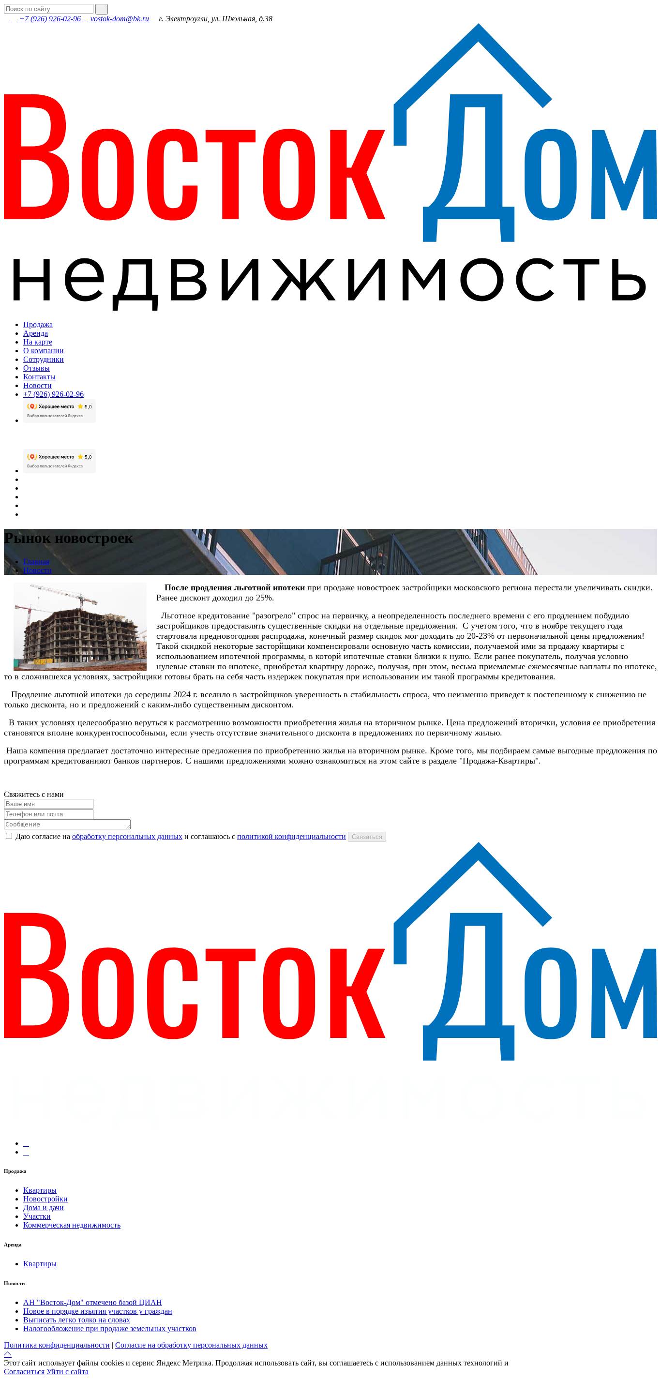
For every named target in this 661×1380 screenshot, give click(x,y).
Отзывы (36, 368)
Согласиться (24, 1371)
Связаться (367, 836)
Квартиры (40, 1190)
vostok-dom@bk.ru (120, 19)
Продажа (38, 324)
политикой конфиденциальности (291, 836)
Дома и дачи (43, 1207)
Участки (37, 1216)
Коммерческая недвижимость (71, 1225)
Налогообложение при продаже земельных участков (109, 1328)
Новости (37, 385)
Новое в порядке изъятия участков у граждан (97, 1311)
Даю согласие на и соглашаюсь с (180, 836)
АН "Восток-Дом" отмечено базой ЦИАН (92, 1302)
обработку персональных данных (127, 836)
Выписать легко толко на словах (76, 1320)
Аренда (35, 333)
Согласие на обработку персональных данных (191, 1345)
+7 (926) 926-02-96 (50, 19)
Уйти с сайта (67, 1371)
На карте (37, 342)
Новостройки (45, 1199)
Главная (36, 561)
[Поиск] (101, 9)
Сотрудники (43, 359)
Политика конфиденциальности (57, 1345)
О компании (43, 350)
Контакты (39, 377)
